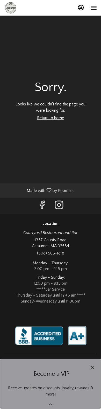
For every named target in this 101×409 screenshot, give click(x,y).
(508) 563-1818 (50, 253)
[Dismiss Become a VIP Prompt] (92, 367)
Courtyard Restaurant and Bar (50, 335)
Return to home (50, 118)
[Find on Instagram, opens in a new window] (59, 206)
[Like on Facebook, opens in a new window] (42, 206)
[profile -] (81, 7)
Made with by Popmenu (39, 190)
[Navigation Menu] (93, 7)
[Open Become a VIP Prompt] (50, 404)
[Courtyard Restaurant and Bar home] (27, 7)
